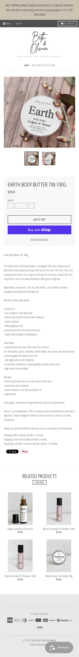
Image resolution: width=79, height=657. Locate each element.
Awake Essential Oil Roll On (20, 529)
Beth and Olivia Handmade (44, 640)
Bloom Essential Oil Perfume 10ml (59, 529)
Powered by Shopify (39, 644)
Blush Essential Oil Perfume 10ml (20, 576)
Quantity (10, 200)
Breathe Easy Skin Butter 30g (58, 576)
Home (26, 65)
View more (39, 482)
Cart (69, 23)
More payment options (39, 239)
